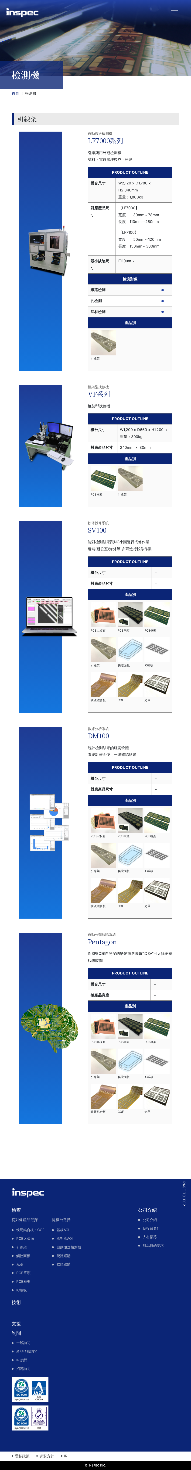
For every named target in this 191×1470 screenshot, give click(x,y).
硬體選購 (64, 1256)
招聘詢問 (23, 1368)
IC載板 (21, 1290)
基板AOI (63, 1230)
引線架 (21, 1247)
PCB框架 (23, 1281)
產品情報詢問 (26, 1351)
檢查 (16, 1210)
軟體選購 (64, 1264)
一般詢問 (23, 1343)
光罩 (19, 1264)
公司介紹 (147, 1210)
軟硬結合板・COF (30, 1230)
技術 (16, 1302)
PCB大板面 (25, 1238)
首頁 (15, 93)
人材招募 (150, 1237)
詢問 (16, 1333)
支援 (16, 1323)
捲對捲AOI (65, 1238)
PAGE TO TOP (184, 1193)
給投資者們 (151, 1228)
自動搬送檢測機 (69, 1247)
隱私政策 (22, 1456)
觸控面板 (23, 1256)
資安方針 (46, 1456)
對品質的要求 (153, 1245)
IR (65, 1456)
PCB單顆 (23, 1273)
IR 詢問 (21, 1360)
